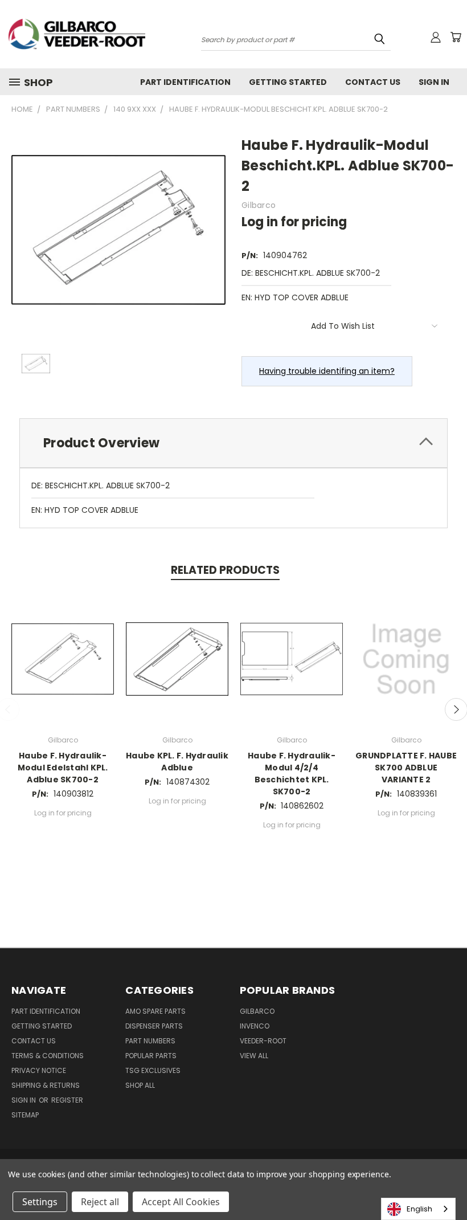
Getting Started (288, 82)
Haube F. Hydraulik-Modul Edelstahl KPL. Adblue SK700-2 (63, 767)
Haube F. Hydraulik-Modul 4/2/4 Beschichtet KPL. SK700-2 (291, 773)
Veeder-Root (263, 1041)
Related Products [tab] (225, 570)
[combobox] (418, 1209)
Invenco (254, 1026)
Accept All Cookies (181, 1201)
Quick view (62, 657)
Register (67, 1100)
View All (254, 1055)
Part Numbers (150, 1041)
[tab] (233, 443)
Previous (450, 1184)
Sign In (434, 82)
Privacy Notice (38, 1070)
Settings (40, 1201)
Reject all (100, 1201)
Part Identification (185, 82)
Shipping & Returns (45, 1085)
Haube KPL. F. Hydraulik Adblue (177, 761)
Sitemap (25, 1115)
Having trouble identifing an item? (327, 371)
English (419, 1208)
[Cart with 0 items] (455, 37)
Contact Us (372, 82)
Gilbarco (257, 1011)
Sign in (24, 1100)
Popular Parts (151, 1055)
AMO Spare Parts (155, 1011)
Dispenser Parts (154, 1026)
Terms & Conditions (47, 1055)
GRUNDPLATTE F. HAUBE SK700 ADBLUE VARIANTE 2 (406, 767)
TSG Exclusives (153, 1070)
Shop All (140, 1085)
